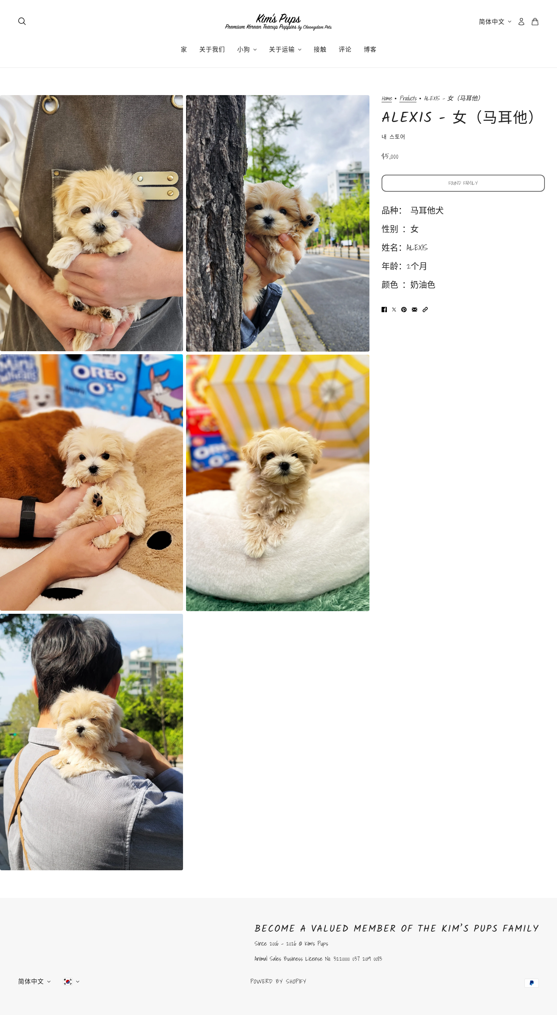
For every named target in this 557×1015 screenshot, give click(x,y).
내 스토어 (393, 137)
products (407, 98)
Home (387, 98)
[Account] (521, 21)
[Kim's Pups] (278, 21)
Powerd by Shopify (278, 981)
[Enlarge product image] (91, 223)
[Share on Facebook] (384, 309)
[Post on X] (394, 309)
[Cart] (535, 21)
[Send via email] (414, 309)
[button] (425, 309)
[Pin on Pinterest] (404, 309)
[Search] (22, 21)
